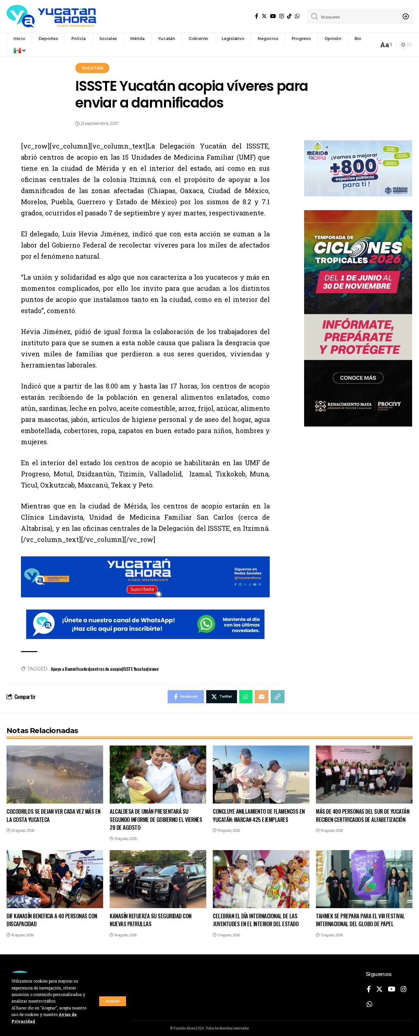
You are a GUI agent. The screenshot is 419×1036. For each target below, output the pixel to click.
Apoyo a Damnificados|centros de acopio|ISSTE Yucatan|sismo (104, 668)
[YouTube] (273, 16)
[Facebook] (256, 16)
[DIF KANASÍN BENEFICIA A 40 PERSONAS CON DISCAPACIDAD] (55, 879)
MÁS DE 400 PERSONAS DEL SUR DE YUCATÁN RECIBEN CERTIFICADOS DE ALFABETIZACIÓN (362, 815)
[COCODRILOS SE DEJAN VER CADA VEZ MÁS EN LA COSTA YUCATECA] (55, 775)
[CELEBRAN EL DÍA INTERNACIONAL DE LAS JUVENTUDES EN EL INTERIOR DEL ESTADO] (261, 879)
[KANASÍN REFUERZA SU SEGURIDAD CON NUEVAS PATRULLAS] (158, 879)
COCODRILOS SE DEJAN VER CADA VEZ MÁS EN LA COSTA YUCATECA (53, 815)
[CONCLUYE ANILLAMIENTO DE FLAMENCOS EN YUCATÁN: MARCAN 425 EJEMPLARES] (261, 775)
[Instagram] (281, 16)
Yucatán (92, 67)
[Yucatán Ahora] (52, 16)
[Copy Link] (277, 696)
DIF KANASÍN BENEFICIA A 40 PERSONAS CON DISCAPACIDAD (52, 920)
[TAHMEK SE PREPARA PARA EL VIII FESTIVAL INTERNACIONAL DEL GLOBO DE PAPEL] (364, 879)
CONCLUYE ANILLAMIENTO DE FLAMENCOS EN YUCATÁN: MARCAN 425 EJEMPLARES (259, 815)
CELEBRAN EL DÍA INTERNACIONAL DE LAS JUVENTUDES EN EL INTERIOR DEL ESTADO (256, 920)
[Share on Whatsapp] (245, 696)
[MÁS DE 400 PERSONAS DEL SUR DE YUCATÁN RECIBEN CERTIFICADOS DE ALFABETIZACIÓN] (364, 775)
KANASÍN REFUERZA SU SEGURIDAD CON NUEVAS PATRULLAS (150, 920)
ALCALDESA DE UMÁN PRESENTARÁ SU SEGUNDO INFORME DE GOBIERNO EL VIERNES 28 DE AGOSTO (156, 819)
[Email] (261, 696)
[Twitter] (264, 16)
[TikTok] (289, 16)
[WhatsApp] (297, 16)
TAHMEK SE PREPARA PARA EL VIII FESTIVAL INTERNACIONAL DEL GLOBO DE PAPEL (360, 920)
